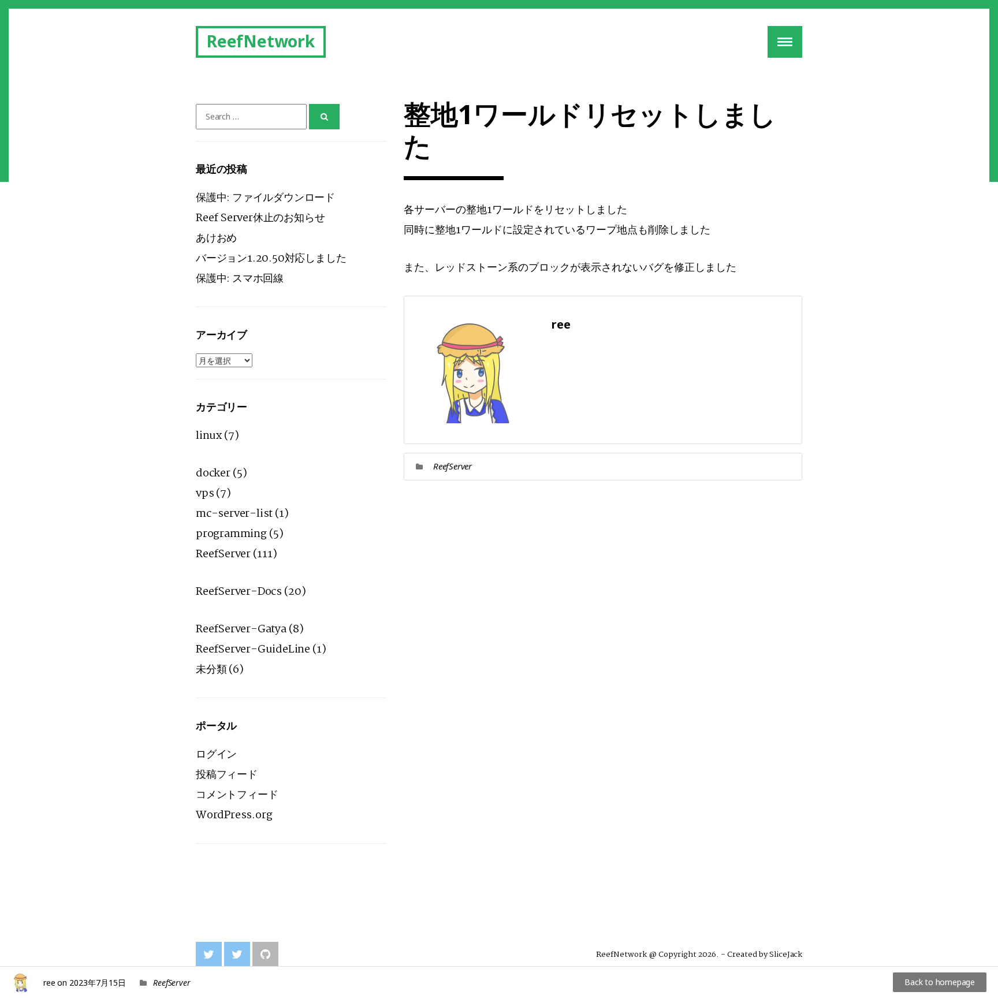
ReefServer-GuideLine (253, 649)
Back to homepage (939, 981)
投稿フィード (227, 775)
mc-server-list (234, 514)
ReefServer (452, 466)
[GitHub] (265, 955)
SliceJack (785, 954)
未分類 (211, 670)
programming (231, 534)
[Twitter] (209, 955)
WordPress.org (234, 815)
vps (205, 493)
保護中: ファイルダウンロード (265, 198)
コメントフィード (237, 795)
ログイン (216, 754)
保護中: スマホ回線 (240, 279)
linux (209, 436)
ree (49, 982)
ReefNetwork (261, 41)
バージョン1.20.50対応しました (271, 258)
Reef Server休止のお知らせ (260, 218)
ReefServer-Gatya (241, 629)
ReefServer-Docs (239, 592)
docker (213, 473)
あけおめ (216, 238)
